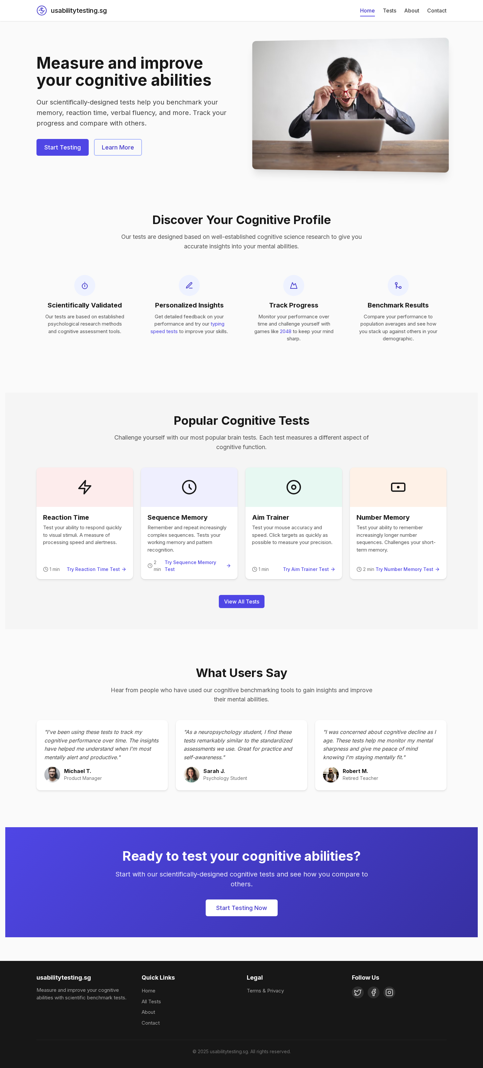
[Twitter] (358, 992)
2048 (285, 331)
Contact (437, 10)
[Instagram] (389, 992)
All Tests (151, 1001)
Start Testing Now (241, 907)
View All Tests (241, 601)
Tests (389, 10)
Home (367, 10)
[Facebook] (374, 992)
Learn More (118, 147)
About (411, 10)
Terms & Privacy (265, 991)
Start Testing (62, 147)
